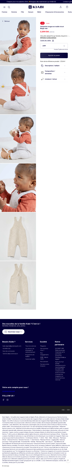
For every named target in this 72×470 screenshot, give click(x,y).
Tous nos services (30, 346)
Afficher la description (48, 38)
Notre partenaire (59, 342)
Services (29, 342)
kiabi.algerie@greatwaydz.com (12, 346)
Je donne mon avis (8, 391)
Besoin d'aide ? (8, 342)
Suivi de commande (9, 351)
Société (43, 342)
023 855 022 (6, 348)
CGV (68, 410)
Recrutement (44, 361)
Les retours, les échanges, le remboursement (30, 350)
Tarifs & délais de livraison (10, 353)
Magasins (43, 346)
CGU (63, 410)
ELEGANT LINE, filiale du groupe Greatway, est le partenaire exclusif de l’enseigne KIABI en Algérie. (60, 354)
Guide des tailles (45, 40)
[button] (9, 7)
